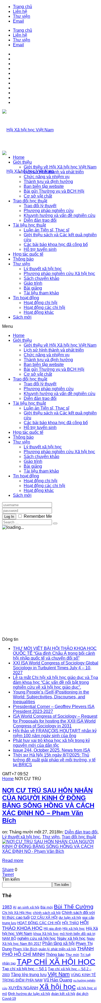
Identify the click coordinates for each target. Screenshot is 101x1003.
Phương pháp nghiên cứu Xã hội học (59, 273)
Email (18, 21)
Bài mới (46, 907)
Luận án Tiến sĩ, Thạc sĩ (46, 230)
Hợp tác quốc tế (28, 254)
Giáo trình (33, 283)
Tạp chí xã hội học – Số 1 (24, 969)
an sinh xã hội (28, 907)
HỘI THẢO (70, 923)
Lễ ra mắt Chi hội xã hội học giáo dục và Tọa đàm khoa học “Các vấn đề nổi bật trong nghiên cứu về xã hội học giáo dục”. (55, 682)
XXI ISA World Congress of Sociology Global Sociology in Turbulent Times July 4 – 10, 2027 (55, 668)
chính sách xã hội (47, 913)
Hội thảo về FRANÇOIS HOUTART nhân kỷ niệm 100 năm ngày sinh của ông (55, 733)
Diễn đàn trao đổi (40, 220)
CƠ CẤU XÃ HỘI (44, 918)
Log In (9, 517)
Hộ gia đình (52, 929)
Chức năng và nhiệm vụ (46, 176)
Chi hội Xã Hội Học (17, 913)
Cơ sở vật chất (38, 196)
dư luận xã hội (70, 918)
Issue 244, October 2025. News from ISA (51, 750)
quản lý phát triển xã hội (57, 949)
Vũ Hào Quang (58, 979)
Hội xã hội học (73, 929)
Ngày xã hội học (71, 938)
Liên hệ (20, 11)
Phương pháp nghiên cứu (49, 210)
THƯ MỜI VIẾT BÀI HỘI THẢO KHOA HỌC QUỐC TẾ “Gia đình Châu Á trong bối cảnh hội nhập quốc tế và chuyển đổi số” (55, 653)
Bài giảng (33, 288)
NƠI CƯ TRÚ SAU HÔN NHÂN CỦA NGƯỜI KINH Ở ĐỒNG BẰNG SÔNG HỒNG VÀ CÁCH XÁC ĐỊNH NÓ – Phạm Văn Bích (48, 805)
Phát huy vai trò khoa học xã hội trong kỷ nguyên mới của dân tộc (51, 743)
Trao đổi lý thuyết (40, 205)
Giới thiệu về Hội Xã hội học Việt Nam (60, 167)
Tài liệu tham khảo (41, 293)
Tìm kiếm (11, 879)
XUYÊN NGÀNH (23, 988)
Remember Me (38, 516)
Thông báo (23, 259)
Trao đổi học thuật (30, 201)
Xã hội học (57, 987)
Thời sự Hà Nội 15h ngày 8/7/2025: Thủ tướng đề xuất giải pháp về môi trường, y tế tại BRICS (54, 760)
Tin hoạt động (26, 297)
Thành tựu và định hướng (48, 181)
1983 (7, 907)
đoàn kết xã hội (63, 994)
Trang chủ (22, 6)
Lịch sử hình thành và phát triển (54, 172)
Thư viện (21, 16)
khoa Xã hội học (46, 934)
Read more (12, 860)
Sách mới (22, 317)
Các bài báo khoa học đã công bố (56, 244)
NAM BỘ (9, 939)
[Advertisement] (50, 581)
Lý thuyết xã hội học (43, 268)
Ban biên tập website (44, 186)
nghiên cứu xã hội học (36, 938)
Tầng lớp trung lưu (29, 974)
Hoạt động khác (39, 312)
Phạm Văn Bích (25, 949)
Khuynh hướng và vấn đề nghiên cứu (59, 215)
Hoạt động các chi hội (44, 307)
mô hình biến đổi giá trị (77, 934)
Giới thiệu (22, 162)
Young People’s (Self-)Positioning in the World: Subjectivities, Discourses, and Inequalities (51, 697)
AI (14, 907)
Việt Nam (59, 974)
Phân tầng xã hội (58, 943)
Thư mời (72, 955)
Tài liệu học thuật (29, 225)
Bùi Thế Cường (73, 906)
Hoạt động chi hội (40, 302)
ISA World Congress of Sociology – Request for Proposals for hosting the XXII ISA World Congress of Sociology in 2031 (55, 721)
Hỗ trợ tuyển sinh (40, 249)
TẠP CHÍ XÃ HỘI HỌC (56, 961)
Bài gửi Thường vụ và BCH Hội (54, 191)
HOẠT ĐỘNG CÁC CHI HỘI (39, 923)
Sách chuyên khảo (41, 278)
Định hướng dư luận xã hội (29, 994)
